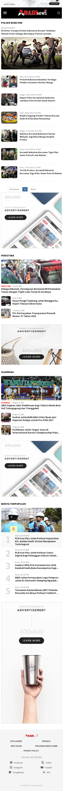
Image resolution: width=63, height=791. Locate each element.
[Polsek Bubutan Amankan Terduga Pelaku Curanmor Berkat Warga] (9, 81)
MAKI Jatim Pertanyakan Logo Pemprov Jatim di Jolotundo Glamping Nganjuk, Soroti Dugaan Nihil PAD (36, 579)
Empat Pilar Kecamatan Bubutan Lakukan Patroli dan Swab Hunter (37, 99)
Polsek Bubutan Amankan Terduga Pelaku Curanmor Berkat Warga (38, 81)
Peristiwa (5, 286)
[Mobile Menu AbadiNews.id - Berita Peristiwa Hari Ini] (5, 13)
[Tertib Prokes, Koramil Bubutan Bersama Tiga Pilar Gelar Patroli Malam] (9, 172)
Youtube (48, 767)
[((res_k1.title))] (31, 272)
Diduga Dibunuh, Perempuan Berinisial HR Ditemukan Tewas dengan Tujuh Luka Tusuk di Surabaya (30, 290)
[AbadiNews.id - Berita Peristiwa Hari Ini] (31, 12)
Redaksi (46, 741)
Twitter (48, 762)
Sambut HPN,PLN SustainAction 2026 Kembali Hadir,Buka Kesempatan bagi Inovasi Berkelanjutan (35, 567)
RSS (48, 772)
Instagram (18, 767)
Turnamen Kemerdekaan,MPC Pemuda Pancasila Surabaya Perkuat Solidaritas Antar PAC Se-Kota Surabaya (36, 592)
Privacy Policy (31, 750)
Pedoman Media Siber (46, 746)
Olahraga (5, 403)
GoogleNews (18, 772)
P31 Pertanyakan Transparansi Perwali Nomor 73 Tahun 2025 (33, 315)
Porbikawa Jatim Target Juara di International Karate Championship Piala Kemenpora (35, 431)
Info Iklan (16, 746)
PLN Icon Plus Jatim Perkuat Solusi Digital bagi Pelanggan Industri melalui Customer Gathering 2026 (36, 554)
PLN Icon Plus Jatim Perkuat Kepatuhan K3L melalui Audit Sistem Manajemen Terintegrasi (37, 541)
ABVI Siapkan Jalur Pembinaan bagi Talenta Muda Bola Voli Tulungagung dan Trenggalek (31, 407)
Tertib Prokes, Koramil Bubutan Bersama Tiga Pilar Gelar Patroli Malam (41, 172)
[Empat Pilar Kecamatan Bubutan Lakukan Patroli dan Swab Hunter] (9, 99)
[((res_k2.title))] (31, 388)
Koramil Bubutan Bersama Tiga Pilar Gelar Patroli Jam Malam (39, 154)
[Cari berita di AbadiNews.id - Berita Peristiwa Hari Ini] (58, 13)
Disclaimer (16, 741)
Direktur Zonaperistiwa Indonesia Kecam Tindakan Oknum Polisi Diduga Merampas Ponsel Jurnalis (28, 32)
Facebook (18, 762)
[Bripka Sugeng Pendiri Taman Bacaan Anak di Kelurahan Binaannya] (9, 118)
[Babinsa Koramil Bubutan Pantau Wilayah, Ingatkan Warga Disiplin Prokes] (9, 136)
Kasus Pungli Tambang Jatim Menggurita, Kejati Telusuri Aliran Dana (35, 302)
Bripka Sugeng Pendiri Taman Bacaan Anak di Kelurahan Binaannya (39, 117)
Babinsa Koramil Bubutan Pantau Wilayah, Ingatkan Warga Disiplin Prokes (37, 136)
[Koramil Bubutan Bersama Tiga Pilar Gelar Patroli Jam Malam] (9, 154)
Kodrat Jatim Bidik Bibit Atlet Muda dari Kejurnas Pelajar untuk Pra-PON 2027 (34, 419)
